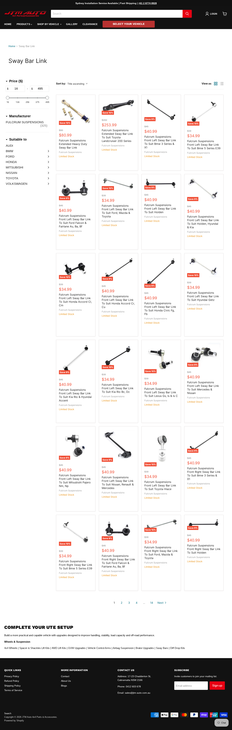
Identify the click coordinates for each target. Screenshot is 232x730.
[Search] (187, 14)
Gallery (71, 24)
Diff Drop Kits (177, 648)
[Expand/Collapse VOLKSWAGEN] (47, 183)
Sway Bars (162, 648)
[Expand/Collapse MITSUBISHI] (47, 167)
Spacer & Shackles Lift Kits (34, 648)
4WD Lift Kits (59, 648)
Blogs (64, 685)
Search (7, 713)
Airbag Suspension (123, 648)
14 (151, 602)
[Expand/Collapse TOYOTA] (47, 178)
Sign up (217, 685)
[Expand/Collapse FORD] (47, 156)
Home (8, 24)
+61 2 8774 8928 (147, 3)
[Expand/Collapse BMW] (47, 151)
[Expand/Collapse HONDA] (47, 162)
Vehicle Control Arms (99, 648)
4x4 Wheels (10, 648)
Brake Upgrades (145, 648)
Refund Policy (11, 681)
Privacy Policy (11, 676)
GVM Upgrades (77, 648)
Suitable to (18, 139)
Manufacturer (20, 116)
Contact (65, 676)
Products (24, 24)
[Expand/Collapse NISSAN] (47, 173)
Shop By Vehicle (48, 24)
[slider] (7, 97)
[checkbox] (27, 124)
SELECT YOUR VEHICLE (129, 23)
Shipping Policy (12, 685)
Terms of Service (13, 690)
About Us (66, 681)
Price (16, 81)
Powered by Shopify (14, 720)
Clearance (90, 24)
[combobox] (117, 14)
